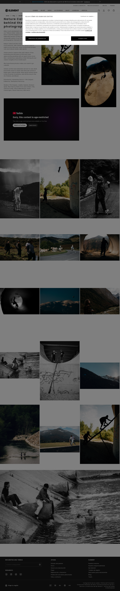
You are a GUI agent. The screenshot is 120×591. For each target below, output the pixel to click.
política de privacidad (38, 32)
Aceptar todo (82, 38)
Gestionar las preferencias (37, 38)
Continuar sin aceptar (87, 16)
